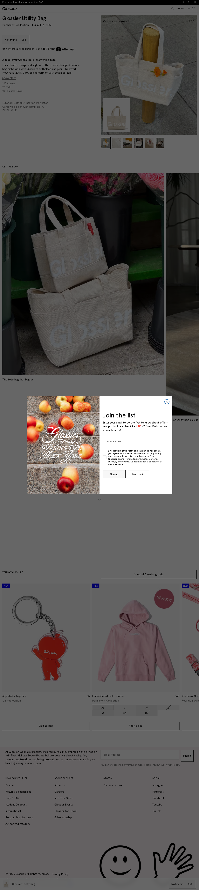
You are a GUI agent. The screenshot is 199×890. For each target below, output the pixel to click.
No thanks (138, 474)
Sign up (114, 474)
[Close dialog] (167, 401)
